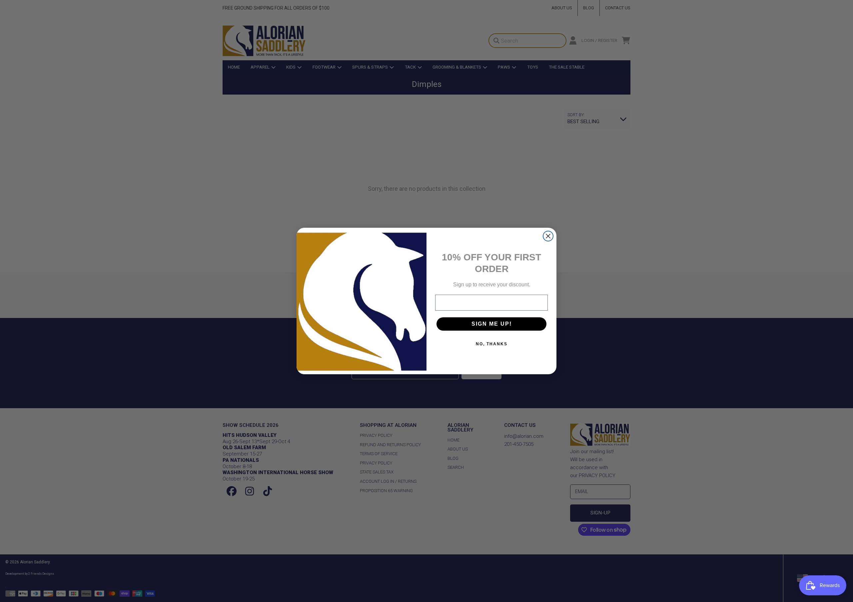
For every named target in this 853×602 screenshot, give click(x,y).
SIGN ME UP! (491, 324)
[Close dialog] (548, 236)
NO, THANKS (491, 344)
